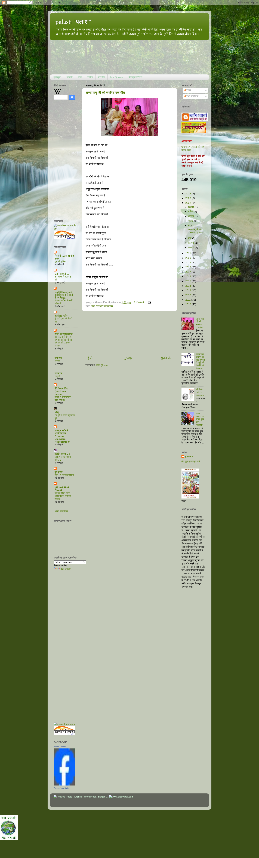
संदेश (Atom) (102, 365)
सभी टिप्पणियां (192, 96)
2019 (188, 262)
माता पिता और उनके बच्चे (102, 306)
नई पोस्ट (90, 358)
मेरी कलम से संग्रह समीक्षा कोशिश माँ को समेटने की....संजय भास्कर (63, 341)
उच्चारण (58, 373)
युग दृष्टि (59, 472)
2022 (188, 203)
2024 (188, 193)
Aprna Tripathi (60, 747)
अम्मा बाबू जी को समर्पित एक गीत (105, 92)
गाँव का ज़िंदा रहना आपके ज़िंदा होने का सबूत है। (63, 496)
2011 (188, 299)
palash (189, 456)
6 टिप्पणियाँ (139, 302)
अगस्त (191, 216)
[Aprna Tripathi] (64, 784)
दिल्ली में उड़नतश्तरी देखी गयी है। (63, 398)
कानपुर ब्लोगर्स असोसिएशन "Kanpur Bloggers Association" (62, 436)
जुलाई (191, 221)
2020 (188, 258)
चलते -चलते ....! (62, 454)
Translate (66, 569)
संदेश (188, 90)
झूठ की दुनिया (60, 261)
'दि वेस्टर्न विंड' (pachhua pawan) (61, 391)
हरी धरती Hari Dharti (62, 489)
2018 (188, 267)
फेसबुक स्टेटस (135, 77)
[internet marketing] (64, 724)
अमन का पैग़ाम (61, 511)
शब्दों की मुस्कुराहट (64, 334)
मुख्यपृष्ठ (57, 77)
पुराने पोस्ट (167, 358)
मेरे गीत (101, 77)
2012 (188, 295)
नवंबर (191, 211)
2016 (188, 276)
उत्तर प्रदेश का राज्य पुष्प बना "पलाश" (200, 419)
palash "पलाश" (73, 21)
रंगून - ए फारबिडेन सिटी (64, 475)
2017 (188, 272)
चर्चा (80, 77)
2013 (188, 290)
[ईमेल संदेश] (149, 302)
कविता (90, 77)
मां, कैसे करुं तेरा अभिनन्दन (200, 392)
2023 (188, 198)
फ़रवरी (191, 242)
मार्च (190, 238)
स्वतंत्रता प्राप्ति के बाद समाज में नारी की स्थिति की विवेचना (200, 361)
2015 (188, 281)
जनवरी (191, 247)
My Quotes (116, 77)
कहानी (69, 77)
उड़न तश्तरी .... (62, 274)
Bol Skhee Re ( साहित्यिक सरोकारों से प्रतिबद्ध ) (64, 295)
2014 (188, 286)
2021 (188, 253)
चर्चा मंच (58, 358)
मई (189, 225)
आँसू (57, 412)
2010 (188, 304)
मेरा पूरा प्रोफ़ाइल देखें (190, 461)
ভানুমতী (57, 360)
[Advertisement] (129, 333)
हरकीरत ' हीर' (61, 316)
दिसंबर (191, 207)
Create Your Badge (62, 788)
